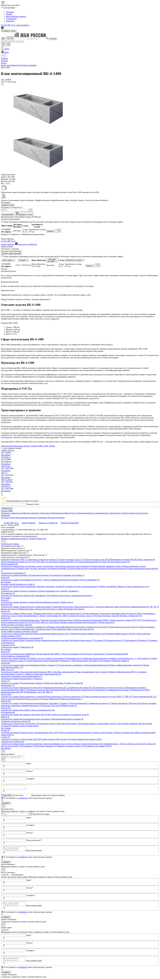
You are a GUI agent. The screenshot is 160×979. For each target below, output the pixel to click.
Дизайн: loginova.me (37, 538)
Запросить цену (8, 205)
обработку (23, 798)
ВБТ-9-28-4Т (7, 480)
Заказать (50, 231)
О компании (11, 19)
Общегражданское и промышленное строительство (99, 513)
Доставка (10, 12)
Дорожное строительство (11, 513)
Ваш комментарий (34, 850)
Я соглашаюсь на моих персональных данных (28, 798)
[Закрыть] (3, 760)
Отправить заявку (9, 31)
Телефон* (31, 779)
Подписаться (7, 508)
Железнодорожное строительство (37, 513)
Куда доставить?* (34, 840)
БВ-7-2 (4, 473)
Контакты (10, 21)
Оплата (9, 14)
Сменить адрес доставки (11, 254)
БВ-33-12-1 (6, 466)
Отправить (6, 803)
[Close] (3, 751)
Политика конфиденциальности (14, 538)
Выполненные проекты (16, 16)
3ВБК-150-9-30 (8, 450)
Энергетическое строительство (135, 513)
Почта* (30, 771)
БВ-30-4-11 (6, 486)
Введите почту (33, 504)
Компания (5, 515)
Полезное (52, 518)
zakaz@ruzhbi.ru (22, 25)
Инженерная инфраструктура (64, 513)
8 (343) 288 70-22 (8, 25)
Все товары (6, 582)
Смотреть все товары (10, 544)
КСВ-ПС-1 (6, 457)
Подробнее (5, 455)
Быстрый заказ (7, 214)
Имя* (29, 764)
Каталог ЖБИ (7, 511)
